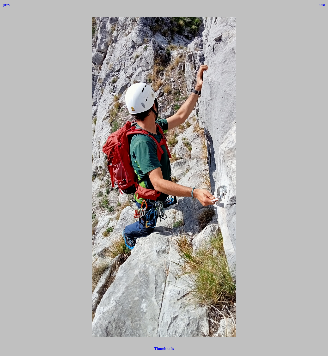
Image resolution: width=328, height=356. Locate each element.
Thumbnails (164, 349)
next (321, 5)
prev (6, 5)
